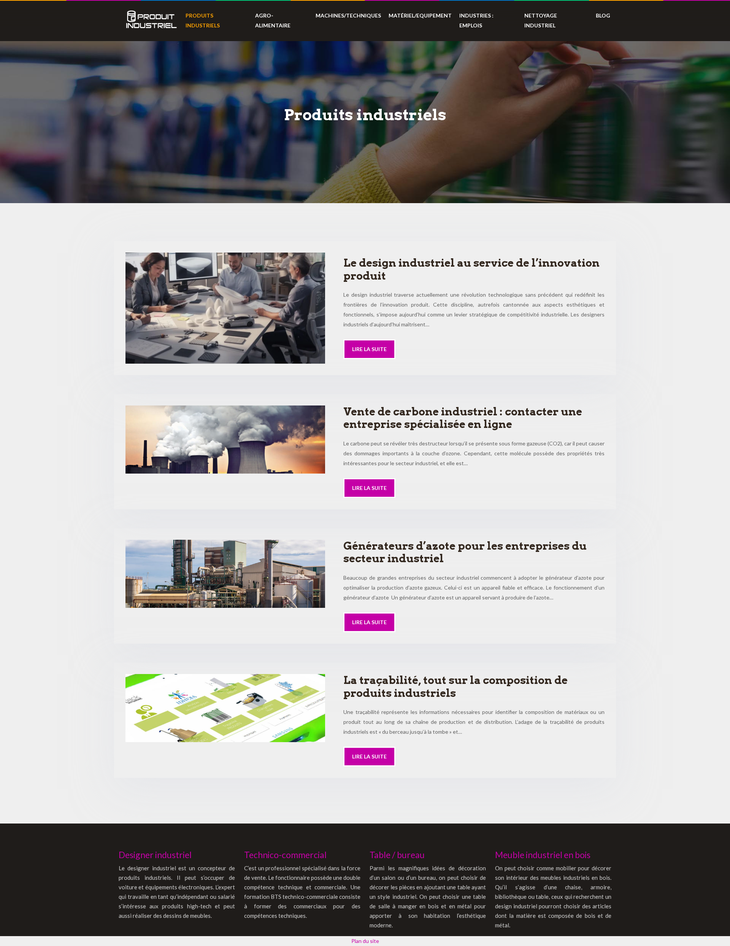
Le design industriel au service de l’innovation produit (471, 269)
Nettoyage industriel (540, 20)
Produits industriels (203, 20)
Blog (603, 15)
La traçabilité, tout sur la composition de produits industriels (455, 687)
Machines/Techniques (348, 15)
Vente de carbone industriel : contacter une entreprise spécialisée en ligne (462, 418)
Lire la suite (369, 349)
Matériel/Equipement (420, 15)
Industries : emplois (476, 20)
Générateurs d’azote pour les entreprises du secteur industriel (465, 552)
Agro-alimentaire (272, 20)
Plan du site (365, 941)
